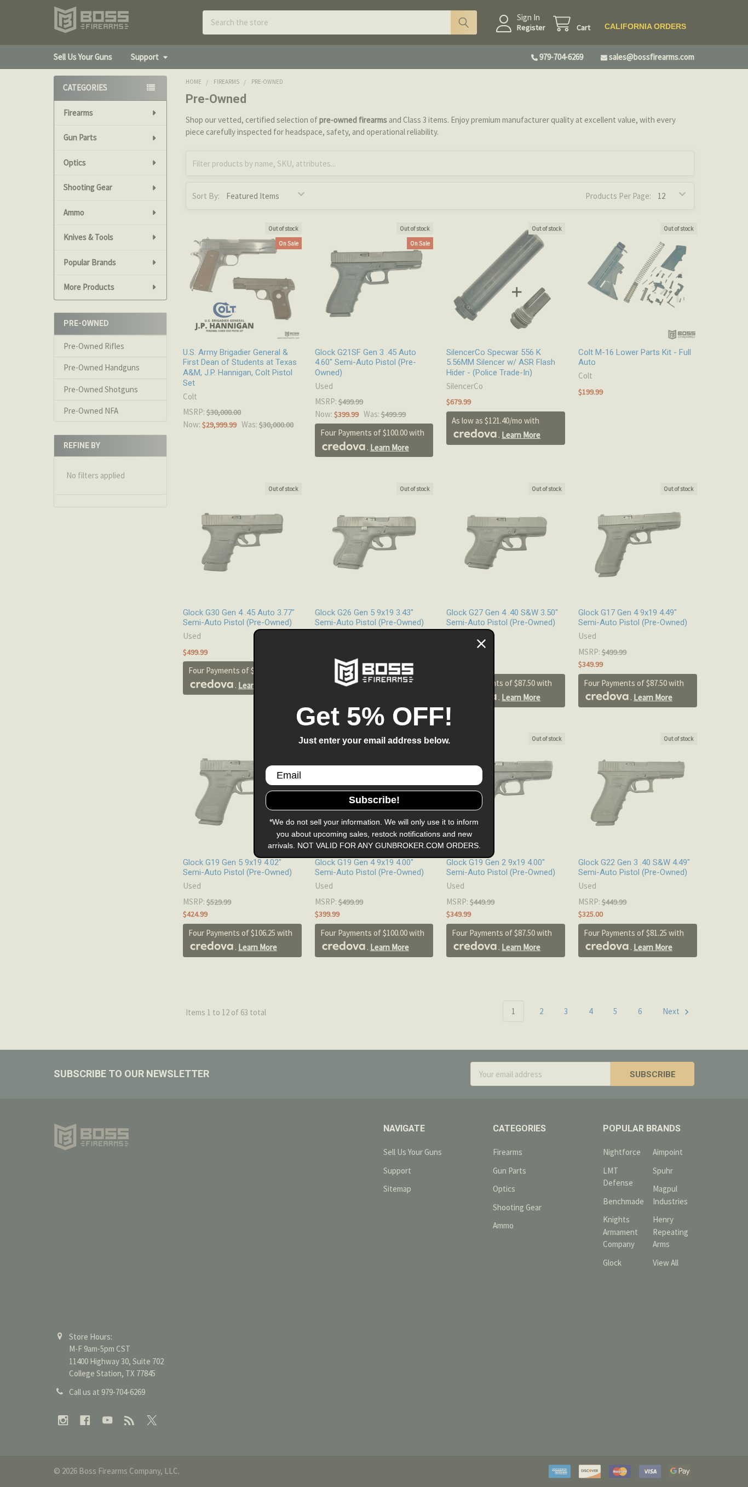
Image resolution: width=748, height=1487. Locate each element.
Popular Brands (90, 262)
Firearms (78, 112)
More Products (89, 287)
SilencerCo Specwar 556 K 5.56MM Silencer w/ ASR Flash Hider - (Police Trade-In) (500, 362)
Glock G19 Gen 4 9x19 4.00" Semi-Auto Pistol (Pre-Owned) (369, 867)
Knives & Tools (88, 237)
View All (665, 1262)
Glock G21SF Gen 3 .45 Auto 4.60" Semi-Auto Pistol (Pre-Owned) (365, 362)
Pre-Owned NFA (91, 410)
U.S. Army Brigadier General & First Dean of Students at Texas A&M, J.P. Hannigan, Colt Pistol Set (240, 367)
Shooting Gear (88, 187)
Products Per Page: (618, 196)
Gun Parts (80, 137)
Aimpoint (668, 1152)
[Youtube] (107, 1420)
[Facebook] (85, 1420)
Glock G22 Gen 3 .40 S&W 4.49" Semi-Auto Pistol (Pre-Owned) (634, 867)
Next (672, 1011)
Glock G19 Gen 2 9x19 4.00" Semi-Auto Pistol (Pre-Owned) (500, 867)
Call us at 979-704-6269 (107, 1392)
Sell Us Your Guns (83, 57)
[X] (152, 1420)
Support (145, 57)
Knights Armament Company (620, 1231)
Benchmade (623, 1201)
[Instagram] (63, 1420)
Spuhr (663, 1170)
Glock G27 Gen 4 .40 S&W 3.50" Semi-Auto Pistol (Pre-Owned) (502, 618)
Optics (75, 162)
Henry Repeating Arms (670, 1231)
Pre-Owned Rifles (94, 346)
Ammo (74, 212)
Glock (612, 1262)
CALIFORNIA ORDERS (645, 26)
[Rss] (129, 1420)
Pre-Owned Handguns (102, 367)
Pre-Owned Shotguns (101, 389)
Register (531, 27)
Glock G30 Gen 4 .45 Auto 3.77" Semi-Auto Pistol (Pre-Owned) (239, 618)
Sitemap (397, 1188)
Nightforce (622, 1152)
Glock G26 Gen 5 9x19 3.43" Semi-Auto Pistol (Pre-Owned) (369, 618)
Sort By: (206, 196)
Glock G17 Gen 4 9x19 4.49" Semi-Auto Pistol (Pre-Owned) (632, 618)
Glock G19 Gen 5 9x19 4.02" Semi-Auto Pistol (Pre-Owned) (237, 867)
